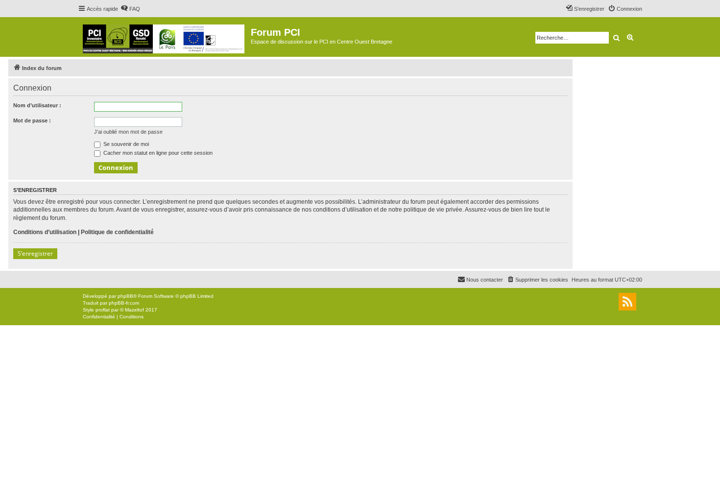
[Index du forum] (164, 37)
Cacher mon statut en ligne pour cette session (157, 153)
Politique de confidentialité (117, 232)
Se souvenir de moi (125, 144)
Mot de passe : (32, 120)
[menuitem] (130, 9)
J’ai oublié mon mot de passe (128, 132)
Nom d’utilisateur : (37, 105)
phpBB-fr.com (124, 303)
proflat (103, 309)
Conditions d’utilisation (44, 232)
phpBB (125, 296)
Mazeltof (134, 309)
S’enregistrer (35, 253)
